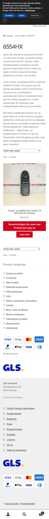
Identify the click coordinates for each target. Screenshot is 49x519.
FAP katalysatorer (14, 291)
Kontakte (11, 434)
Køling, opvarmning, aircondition (21, 300)
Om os (10, 444)
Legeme (9, 305)
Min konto (8, 514)
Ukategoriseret (13, 323)
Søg (24, 514)
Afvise (21, 15)
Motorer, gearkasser (15, 314)
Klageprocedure (14, 429)
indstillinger (30, 10)
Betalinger (12, 418)
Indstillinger (34, 15)
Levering (11, 439)
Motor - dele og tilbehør (17, 309)
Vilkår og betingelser (17, 450)
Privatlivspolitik (14, 413)
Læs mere (24, 234)
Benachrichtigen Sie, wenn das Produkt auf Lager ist (25, 226)
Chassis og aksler (14, 273)
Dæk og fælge (12, 282)
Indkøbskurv (38, 512)
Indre (8, 296)
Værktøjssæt (12, 327)
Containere (11, 277)
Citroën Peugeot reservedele (20, 408)
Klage (9, 423)
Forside (9, 35)
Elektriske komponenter (17, 287)
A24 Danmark (12, 503)
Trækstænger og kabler (16, 318)
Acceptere (9, 15)
